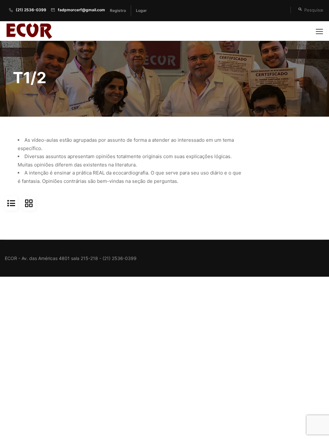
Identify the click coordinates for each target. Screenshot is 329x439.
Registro (118, 10)
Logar (141, 10)
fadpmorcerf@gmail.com (81, 9)
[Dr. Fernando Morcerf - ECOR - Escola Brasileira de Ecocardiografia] (29, 31)
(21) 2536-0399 (31, 9)
